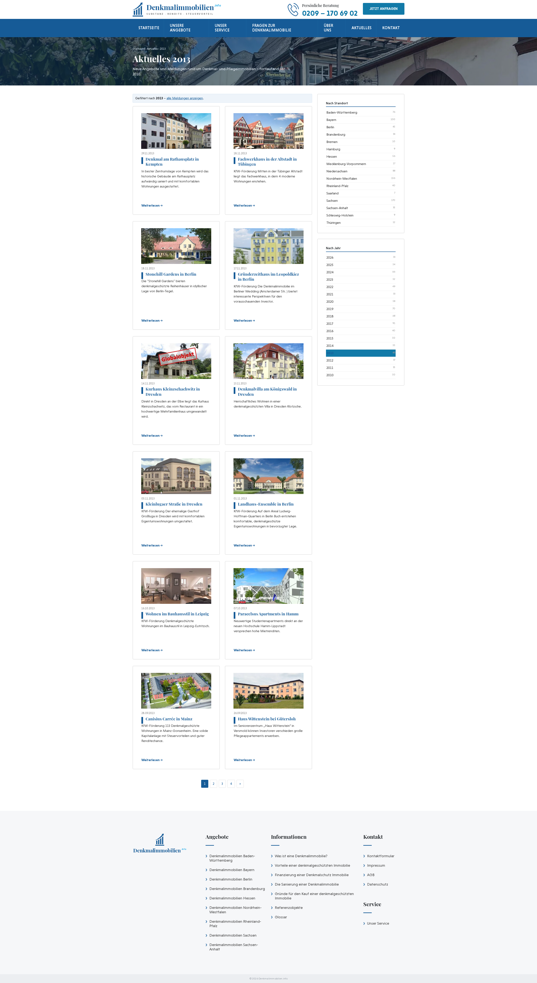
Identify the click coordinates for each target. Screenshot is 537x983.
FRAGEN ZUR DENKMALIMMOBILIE (271, 27)
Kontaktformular (380, 856)
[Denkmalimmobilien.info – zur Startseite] (159, 845)
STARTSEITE (148, 27)
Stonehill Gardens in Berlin (171, 274)
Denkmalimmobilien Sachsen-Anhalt (233, 946)
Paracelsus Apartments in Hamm (268, 613)
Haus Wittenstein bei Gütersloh (267, 718)
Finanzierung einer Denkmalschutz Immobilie (312, 875)
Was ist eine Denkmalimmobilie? (301, 856)
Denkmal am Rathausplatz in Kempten (172, 161)
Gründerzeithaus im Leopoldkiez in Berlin (268, 276)
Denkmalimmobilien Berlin (230, 879)
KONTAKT (391, 27)
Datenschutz (377, 884)
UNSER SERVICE (222, 27)
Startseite (139, 48)
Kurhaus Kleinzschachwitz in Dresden (173, 391)
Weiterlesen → (152, 205)
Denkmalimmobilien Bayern (231, 870)
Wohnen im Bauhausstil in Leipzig (177, 613)
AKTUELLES (361, 27)
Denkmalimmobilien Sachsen (233, 935)
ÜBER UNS (328, 27)
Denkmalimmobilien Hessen (232, 898)
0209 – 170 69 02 (330, 13)
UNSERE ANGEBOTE (180, 27)
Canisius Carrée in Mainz (169, 718)
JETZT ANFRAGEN (384, 9)
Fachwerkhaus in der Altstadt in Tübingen (267, 161)
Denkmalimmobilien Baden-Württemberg (232, 858)
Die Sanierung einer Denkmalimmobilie (307, 884)
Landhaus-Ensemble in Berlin (266, 504)
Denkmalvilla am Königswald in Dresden (267, 391)
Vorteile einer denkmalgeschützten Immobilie (312, 865)
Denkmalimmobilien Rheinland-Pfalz (235, 923)
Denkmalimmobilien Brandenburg (237, 888)
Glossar (281, 917)
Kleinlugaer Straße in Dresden (174, 504)
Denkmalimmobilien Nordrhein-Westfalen (235, 909)
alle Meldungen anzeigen (185, 98)
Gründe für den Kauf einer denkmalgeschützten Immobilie (314, 895)
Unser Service (378, 923)
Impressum (376, 865)
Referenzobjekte (289, 907)
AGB (370, 875)
